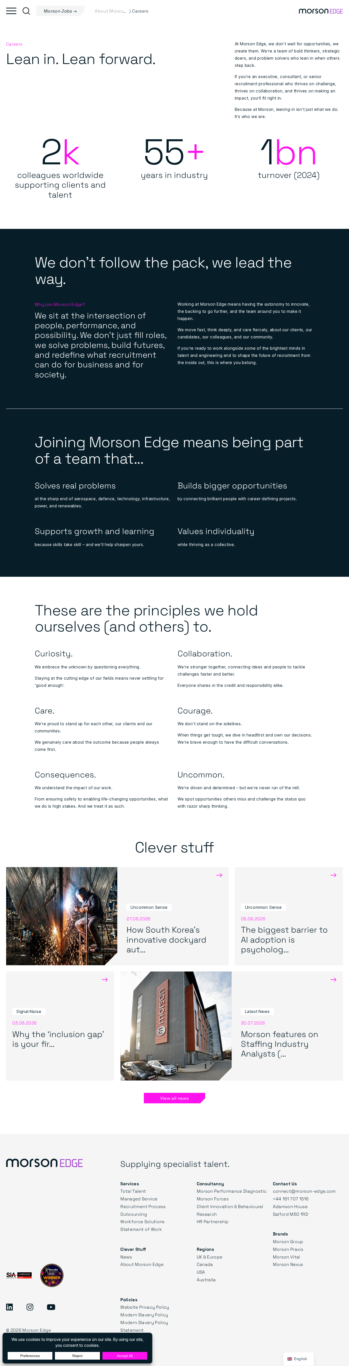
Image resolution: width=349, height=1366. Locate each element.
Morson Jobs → (60, 11)
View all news (174, 1098)
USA (201, 1272)
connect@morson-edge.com (304, 1191)
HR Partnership (213, 1221)
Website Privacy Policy (144, 1307)
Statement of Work (141, 1229)
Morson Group (288, 1241)
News (126, 1257)
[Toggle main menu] (11, 11)
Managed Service (138, 1199)
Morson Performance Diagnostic (232, 1191)
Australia (206, 1280)
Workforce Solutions (142, 1221)
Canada (205, 1264)
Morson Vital (286, 1257)
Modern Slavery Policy (144, 1315)
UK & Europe (210, 1257)
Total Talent (133, 1191)
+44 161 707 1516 (290, 1199)
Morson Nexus (288, 1264)
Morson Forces (213, 1199)
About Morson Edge (142, 1264)
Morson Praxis (288, 1249)
